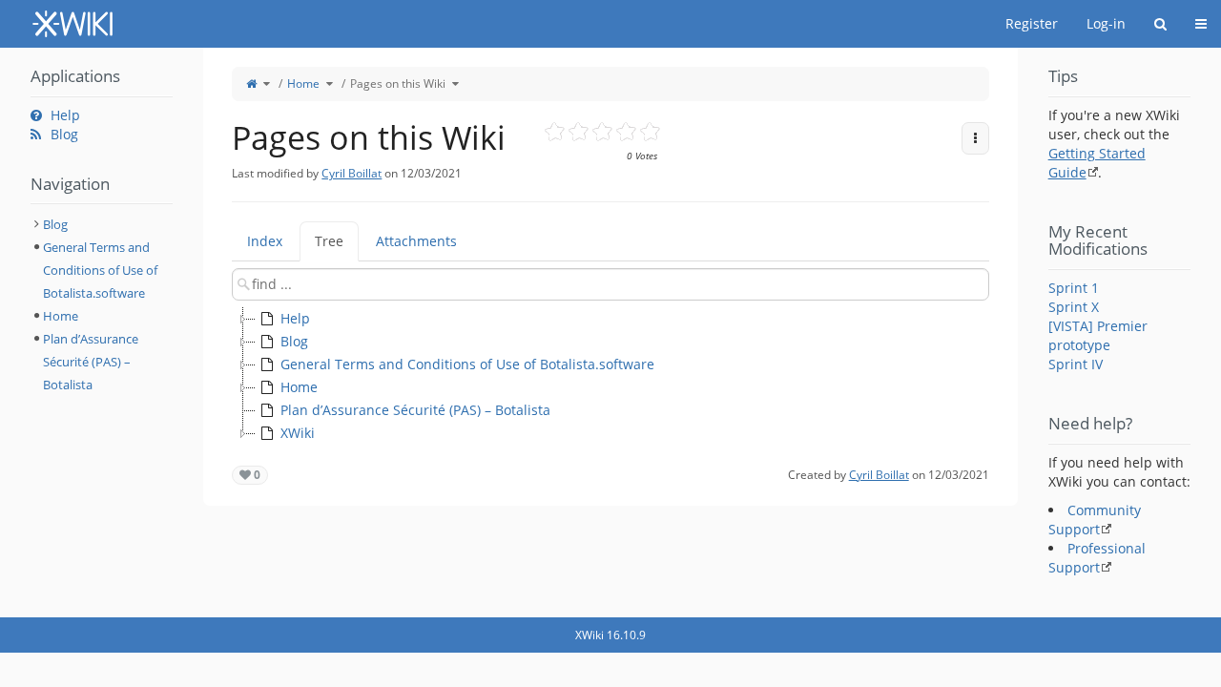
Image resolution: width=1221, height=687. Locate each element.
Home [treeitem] (299, 387)
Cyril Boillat (351, 173)
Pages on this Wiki (397, 83)
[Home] (251, 83)
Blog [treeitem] (294, 341)
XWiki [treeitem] (297, 433)
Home (303, 83)
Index (264, 241)
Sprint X (1073, 307)
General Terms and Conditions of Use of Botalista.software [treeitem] (467, 364)
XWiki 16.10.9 (610, 635)
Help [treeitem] (295, 318)
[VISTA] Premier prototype (1098, 335)
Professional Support (1097, 557)
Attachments (416, 241)
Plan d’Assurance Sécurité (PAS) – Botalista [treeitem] (415, 410)
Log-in (1106, 23)
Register (1031, 23)
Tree (329, 241)
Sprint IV (1075, 364)
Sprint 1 (1073, 288)
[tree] (610, 376)
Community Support (1094, 519)
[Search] (1160, 24)
